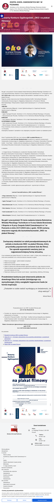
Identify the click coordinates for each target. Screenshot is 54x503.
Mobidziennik (6, 478)
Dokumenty (6, 477)
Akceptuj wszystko (42, 500)
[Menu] (51, 6)
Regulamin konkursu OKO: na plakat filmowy (16, 335)
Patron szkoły (7, 454)
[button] (2, 16)
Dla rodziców (5, 469)
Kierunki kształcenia (7, 467)
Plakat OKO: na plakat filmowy (12, 344)
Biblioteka (6, 464)
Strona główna (5, 449)
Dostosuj (9, 500)
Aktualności (5, 451)
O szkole (4, 453)
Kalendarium (6, 473)
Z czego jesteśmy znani (9, 466)
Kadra (4, 460)
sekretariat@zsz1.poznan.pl (42, 445)
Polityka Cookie (39, 496)
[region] (27, 495)
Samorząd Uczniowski (9, 484)
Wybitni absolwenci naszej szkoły (12, 462)
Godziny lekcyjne (8, 475)
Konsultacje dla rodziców (10, 471)
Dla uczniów (5, 480)
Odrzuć (24, 500)
